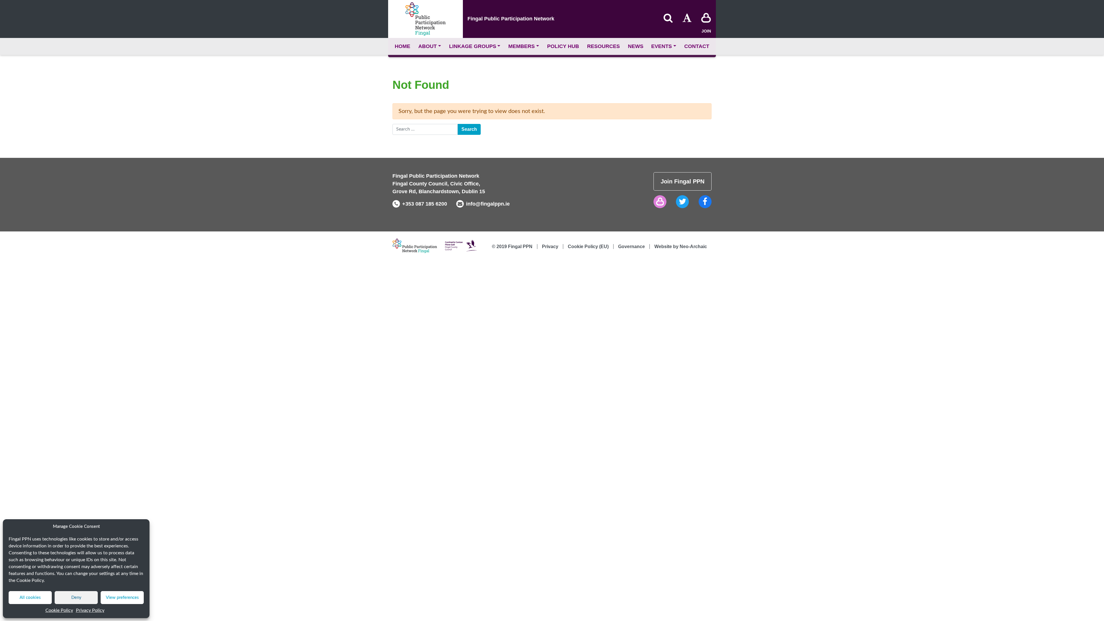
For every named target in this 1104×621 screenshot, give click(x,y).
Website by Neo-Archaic (680, 246)
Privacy (550, 246)
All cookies (30, 597)
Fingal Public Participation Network (510, 19)
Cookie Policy (59, 610)
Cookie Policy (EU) (588, 246)
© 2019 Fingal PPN (512, 246)
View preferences (122, 597)
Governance (631, 246)
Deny (76, 597)
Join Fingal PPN (682, 181)
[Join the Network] (706, 19)
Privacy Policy (90, 610)
